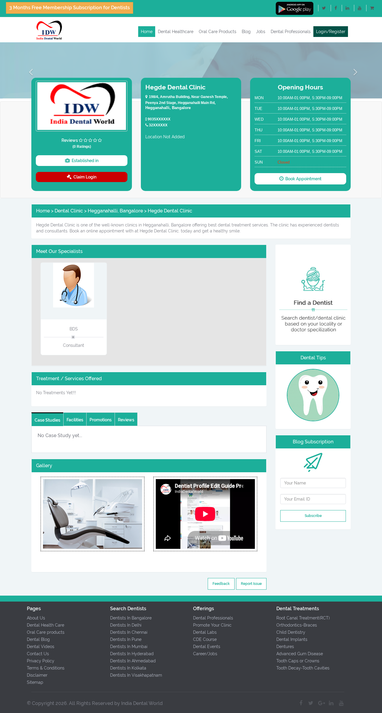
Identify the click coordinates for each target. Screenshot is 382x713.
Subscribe (313, 516)
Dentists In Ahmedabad (133, 660)
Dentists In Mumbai (128, 646)
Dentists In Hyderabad (132, 653)
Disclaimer (37, 675)
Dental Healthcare (175, 31)
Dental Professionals (291, 31)
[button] (28, 71)
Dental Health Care (45, 625)
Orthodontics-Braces (296, 625)
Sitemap (35, 682)
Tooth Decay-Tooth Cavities (302, 668)
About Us (36, 618)
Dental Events (206, 646)
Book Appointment (302, 178)
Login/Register (330, 31)
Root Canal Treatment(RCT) (303, 618)
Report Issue (251, 584)
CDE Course (205, 639)
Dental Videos (40, 646)
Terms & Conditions (45, 668)
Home (147, 31)
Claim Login (84, 177)
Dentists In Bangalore (131, 618)
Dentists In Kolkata (128, 668)
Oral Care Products (217, 31)
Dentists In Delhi (125, 625)
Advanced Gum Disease (299, 653)
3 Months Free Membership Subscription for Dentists (69, 7)
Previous (40, 514)
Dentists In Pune (125, 639)
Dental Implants (291, 639)
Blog (246, 31)
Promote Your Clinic (212, 625)
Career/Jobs (205, 653)
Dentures (285, 646)
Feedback (221, 584)
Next (144, 514)
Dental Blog (38, 639)
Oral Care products (45, 632)
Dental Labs (205, 632)
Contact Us (38, 653)
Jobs (260, 31)
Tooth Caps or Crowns (297, 660)
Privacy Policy (40, 660)
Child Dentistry (290, 632)
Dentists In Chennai (128, 632)
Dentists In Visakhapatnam (136, 675)
